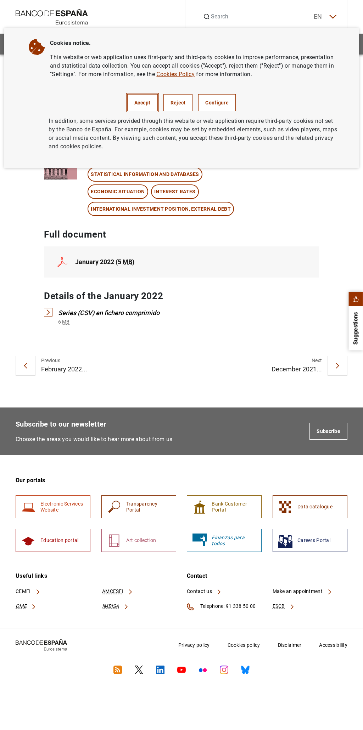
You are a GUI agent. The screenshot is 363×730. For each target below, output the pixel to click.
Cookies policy (244, 645)
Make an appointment (298, 591)
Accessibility (333, 645)
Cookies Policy (175, 74)
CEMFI (24, 591)
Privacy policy (194, 645)
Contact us (200, 591)
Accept (142, 102)
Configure (217, 102)
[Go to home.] (52, 16)
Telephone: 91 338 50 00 (227, 606)
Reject (178, 102)
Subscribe (328, 431)
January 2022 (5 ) (104, 262)
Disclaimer (290, 645)
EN (318, 16)
